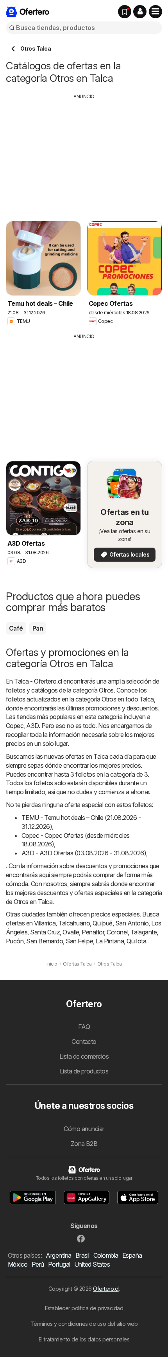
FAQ (84, 1027)
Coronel (117, 932)
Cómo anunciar (84, 1129)
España (132, 1255)
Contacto (84, 1041)
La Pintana (110, 941)
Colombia (105, 1255)
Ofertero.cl (105, 1288)
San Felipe (79, 941)
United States (92, 1264)
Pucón (14, 941)
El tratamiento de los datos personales (84, 1339)
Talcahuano (74, 923)
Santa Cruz (45, 932)
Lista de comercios (84, 1056)
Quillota (136, 941)
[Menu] (155, 11)
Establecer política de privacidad (84, 1308)
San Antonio (131, 923)
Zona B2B (84, 1143)
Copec (14, 726)
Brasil (82, 1255)
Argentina (58, 1255)
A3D (32, 726)
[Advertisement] (84, 154)
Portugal (59, 1264)
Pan (37, 628)
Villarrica (44, 923)
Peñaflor (93, 932)
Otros (106, 690)
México (18, 1264)
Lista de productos (84, 1071)
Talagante (143, 932)
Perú (38, 1264)
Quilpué (102, 923)
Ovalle (71, 932)
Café (16, 628)
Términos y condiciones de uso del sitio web (84, 1323)
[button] (140, 11)
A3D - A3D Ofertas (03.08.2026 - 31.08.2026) (83, 853)
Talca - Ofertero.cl (38, 681)
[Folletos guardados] (124, 11)
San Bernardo (44, 941)
